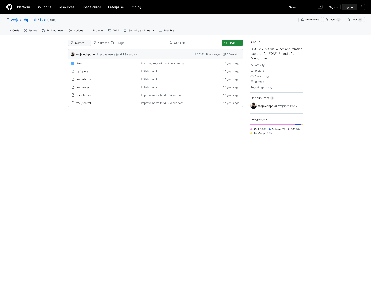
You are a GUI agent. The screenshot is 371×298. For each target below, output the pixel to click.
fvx (43, 20)
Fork (334, 19)
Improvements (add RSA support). (118, 54)
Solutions (44, 7)
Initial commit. (149, 71)
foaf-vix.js (82, 87)
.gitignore (82, 71)
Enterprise (116, 7)
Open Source (91, 7)
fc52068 (199, 54)
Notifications (312, 19)
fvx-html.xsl (83, 95)
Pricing (136, 7)
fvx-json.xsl (83, 103)
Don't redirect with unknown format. (163, 63)
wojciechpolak (24, 20)
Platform (23, 7)
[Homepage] (9, 7)
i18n (79, 63)
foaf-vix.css (83, 79)
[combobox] (195, 43)
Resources (66, 7)
